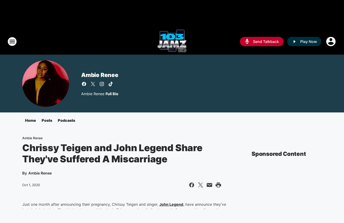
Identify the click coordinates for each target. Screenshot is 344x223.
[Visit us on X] (93, 84)
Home (30, 120)
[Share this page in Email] (209, 185)
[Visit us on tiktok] (110, 84)
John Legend (171, 204)
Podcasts (66, 120)
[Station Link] (172, 41)
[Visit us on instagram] (102, 84)
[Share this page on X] (200, 185)
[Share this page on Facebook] (191, 185)
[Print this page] (218, 185)
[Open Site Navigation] (12, 41)
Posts (47, 120)
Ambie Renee (99, 75)
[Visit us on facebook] (84, 84)
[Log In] (331, 41)
